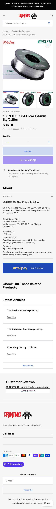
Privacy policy (27, 499)
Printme (16, 425)
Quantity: (6, 136)
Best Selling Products (21, 31)
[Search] (49, 23)
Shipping (16, 129)
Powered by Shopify (33, 425)
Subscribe (28, 490)
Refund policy (14, 499)
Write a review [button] (28, 390)
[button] (4, 16)
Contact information (35, 503)
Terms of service (41, 499)
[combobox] (28, 23)
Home (5, 31)
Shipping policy (19, 503)
